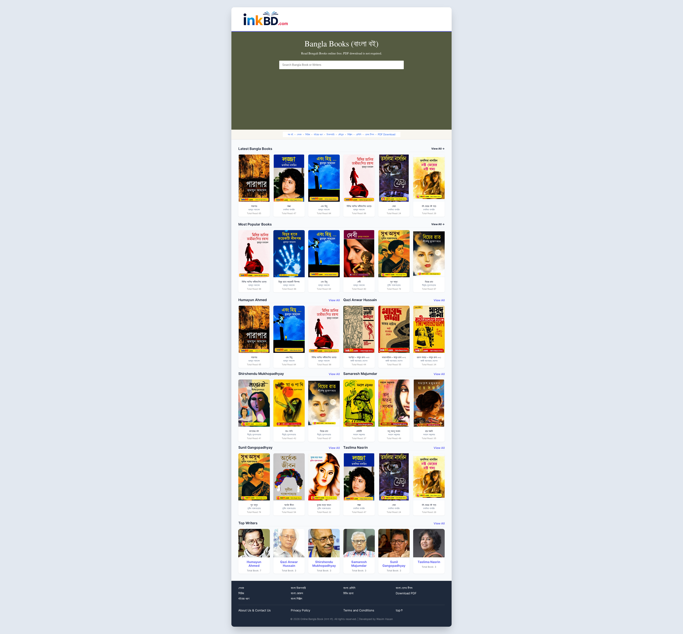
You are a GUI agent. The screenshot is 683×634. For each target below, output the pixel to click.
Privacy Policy (300, 610)
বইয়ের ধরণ (318, 134)
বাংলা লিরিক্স (296, 598)
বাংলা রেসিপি (349, 588)
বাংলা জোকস (297, 593)
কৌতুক (341, 134)
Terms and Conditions (358, 610)
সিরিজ (307, 134)
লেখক (299, 134)
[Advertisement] (341, 96)
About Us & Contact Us (254, 610)
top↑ (399, 610)
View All (334, 300)
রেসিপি (358, 134)
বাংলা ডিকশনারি (298, 588)
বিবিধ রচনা (348, 593)
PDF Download (386, 134)
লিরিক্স (349, 134)
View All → (438, 148)
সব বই (290, 134)
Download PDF (406, 593)
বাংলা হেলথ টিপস (404, 588)
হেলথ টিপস (369, 134)
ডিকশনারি (330, 134)
